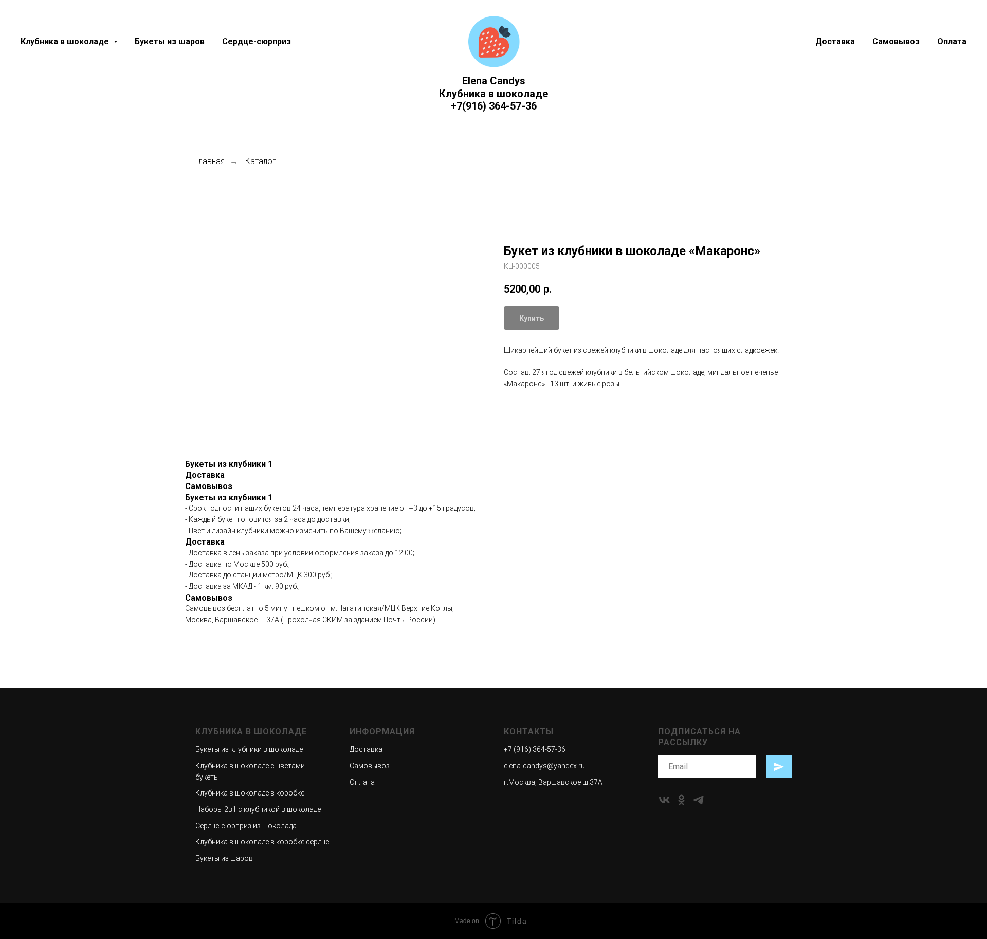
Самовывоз (896, 41)
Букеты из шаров (170, 41)
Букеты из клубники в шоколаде (249, 749)
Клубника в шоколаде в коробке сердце (262, 842)
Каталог (260, 161)
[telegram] (698, 799)
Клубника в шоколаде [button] (66, 41)
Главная (210, 161)
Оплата (951, 41)
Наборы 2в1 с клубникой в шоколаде (258, 809)
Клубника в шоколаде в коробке (249, 793)
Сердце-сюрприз (256, 41)
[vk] (664, 799)
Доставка (835, 41)
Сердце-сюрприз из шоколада (246, 826)
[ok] (681, 799)
